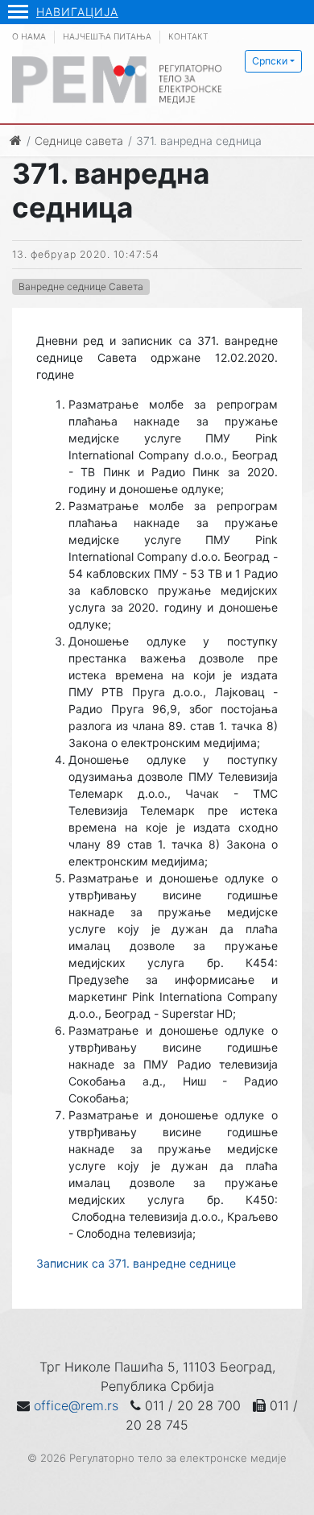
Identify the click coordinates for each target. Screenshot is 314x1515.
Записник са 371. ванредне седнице (136, 1263)
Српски (269, 61)
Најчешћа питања (107, 36)
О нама (29, 36)
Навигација (77, 12)
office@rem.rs (76, 1405)
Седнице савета (79, 140)
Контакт (188, 36)
